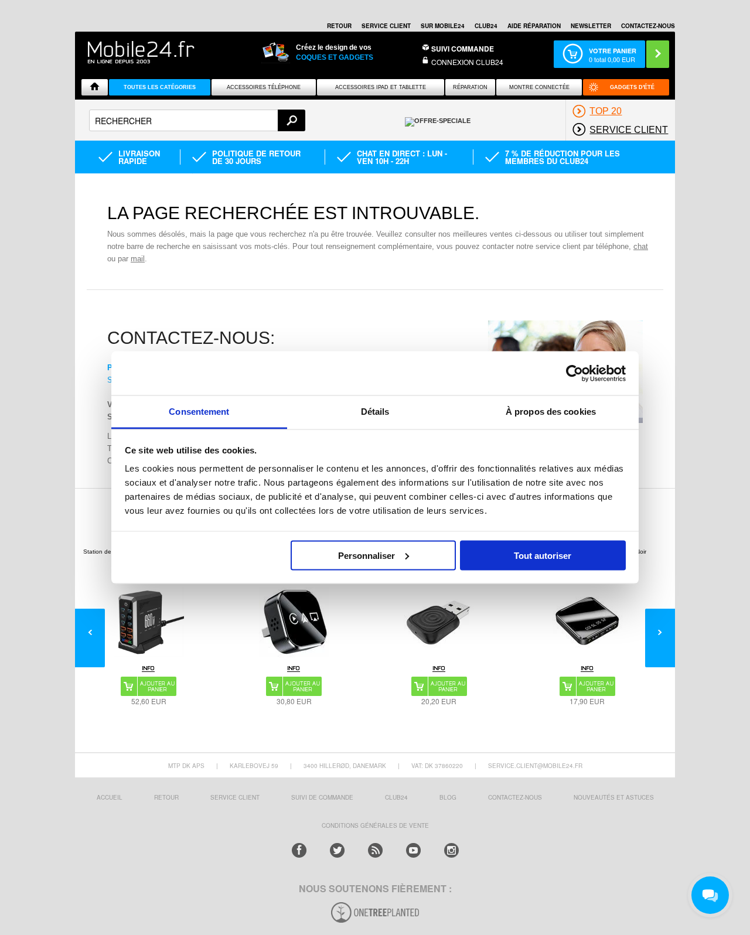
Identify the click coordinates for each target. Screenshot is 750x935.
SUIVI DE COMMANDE (322, 797)
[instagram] (451, 850)
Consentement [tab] (199, 412)
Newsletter (591, 26)
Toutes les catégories (160, 87)
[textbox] (197, 120)
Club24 (486, 26)
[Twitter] (337, 850)
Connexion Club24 (467, 62)
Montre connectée (539, 87)
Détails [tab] (375, 412)
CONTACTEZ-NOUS (648, 26)
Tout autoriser (542, 555)
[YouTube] (413, 850)
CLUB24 (396, 797)
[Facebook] (299, 850)
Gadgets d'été (632, 87)
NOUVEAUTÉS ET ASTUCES (614, 797)
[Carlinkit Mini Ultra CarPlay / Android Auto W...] (439, 622)
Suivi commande (462, 48)
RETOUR (339, 26)
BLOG (447, 797)
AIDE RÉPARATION (534, 26)
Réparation (470, 87)
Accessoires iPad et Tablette (380, 87)
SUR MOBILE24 (443, 26)
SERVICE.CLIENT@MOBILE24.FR (535, 766)
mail (138, 258)
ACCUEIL (109, 797)
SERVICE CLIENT (386, 26)
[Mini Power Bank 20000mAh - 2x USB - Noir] (587, 622)
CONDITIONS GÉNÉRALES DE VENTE (375, 825)
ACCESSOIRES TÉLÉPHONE (264, 87)
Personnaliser (366, 555)
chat (640, 246)
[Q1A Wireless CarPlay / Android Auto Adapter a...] (294, 622)
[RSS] (375, 850)
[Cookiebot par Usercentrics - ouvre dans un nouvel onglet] (574, 373)
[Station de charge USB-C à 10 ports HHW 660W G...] (149, 622)
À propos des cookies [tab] (551, 412)
